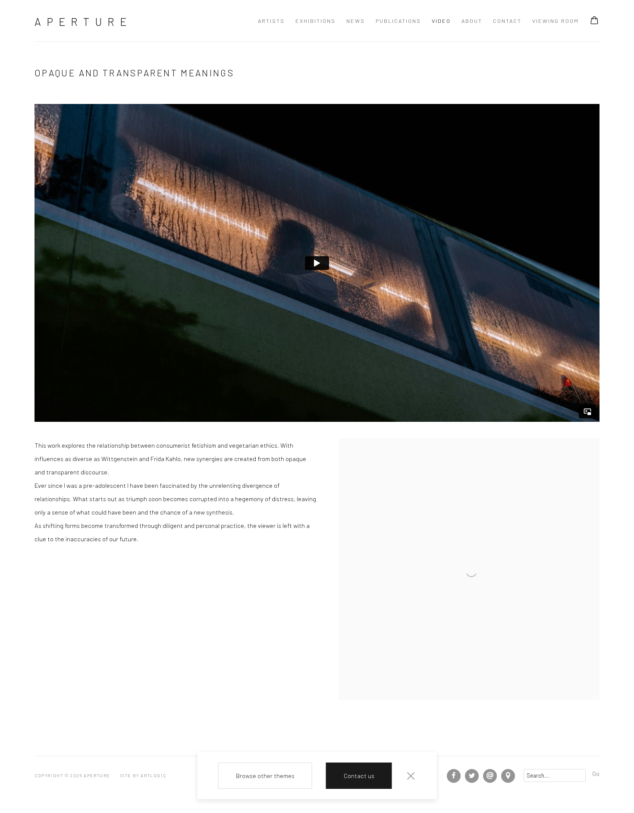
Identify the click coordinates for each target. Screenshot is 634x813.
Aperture (83, 21)
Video (441, 20)
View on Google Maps (508, 776)
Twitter (472, 776)
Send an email (490, 776)
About (471, 20)
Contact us (359, 775)
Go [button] (595, 773)
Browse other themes (265, 775)
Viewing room (555, 20)
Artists (271, 20)
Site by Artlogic (143, 775)
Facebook (454, 776)
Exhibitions (315, 20)
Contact (507, 20)
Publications (398, 20)
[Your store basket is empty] (594, 21)
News (355, 20)
